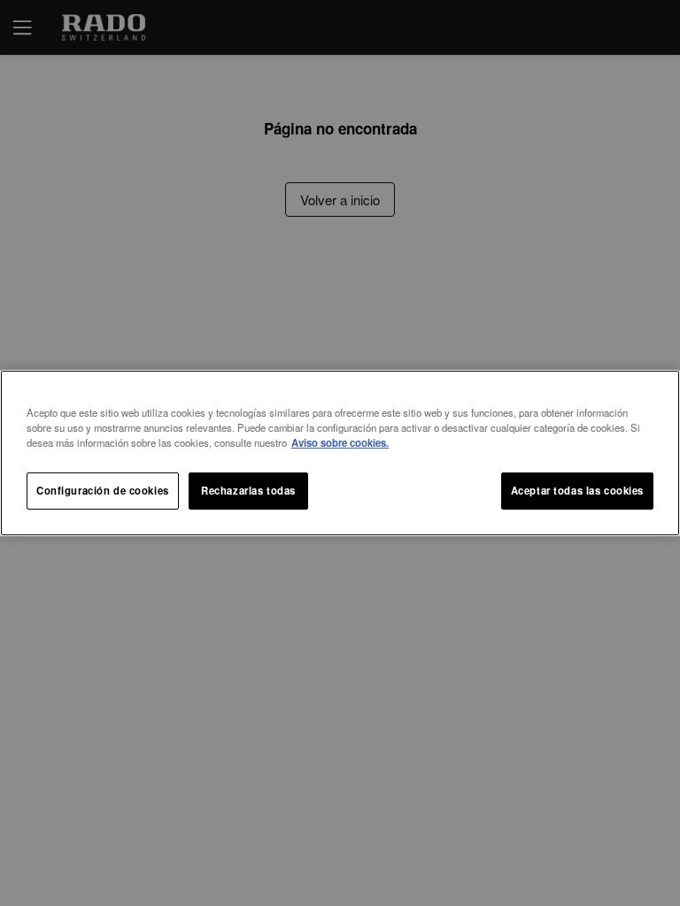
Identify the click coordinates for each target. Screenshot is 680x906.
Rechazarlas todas (248, 490)
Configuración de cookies (102, 490)
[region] (340, 453)
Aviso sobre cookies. (340, 442)
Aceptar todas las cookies (577, 490)
